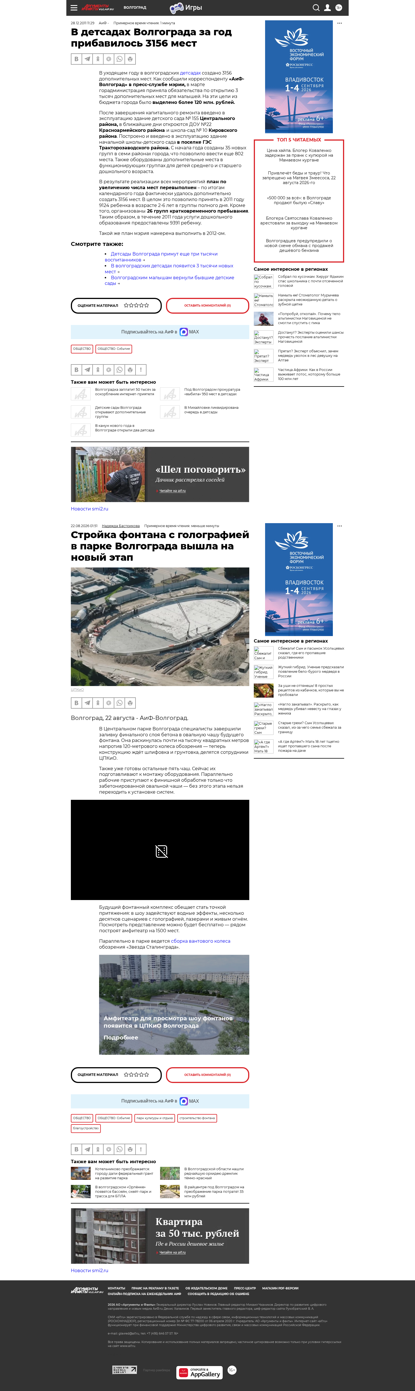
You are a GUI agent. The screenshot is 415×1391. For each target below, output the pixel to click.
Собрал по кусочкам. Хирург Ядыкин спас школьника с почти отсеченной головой (311, 281)
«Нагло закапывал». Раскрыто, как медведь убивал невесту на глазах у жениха (309, 708)
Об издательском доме (206, 1288)
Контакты (116, 1288)
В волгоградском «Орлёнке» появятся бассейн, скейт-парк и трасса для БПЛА (123, 1191)
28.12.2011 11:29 (82, 23)
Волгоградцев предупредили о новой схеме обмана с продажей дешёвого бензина (299, 246)
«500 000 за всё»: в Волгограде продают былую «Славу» (299, 200)
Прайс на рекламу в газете (155, 1288)
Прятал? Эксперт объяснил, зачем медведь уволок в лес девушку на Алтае (308, 355)
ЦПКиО (77, 689)
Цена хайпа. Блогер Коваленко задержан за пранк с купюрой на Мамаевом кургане (299, 155)
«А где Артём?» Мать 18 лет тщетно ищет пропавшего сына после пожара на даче (308, 746)
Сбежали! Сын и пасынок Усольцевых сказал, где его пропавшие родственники (311, 653)
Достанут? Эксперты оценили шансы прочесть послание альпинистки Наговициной (311, 337)
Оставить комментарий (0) (207, 305)
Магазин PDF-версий (280, 1288)
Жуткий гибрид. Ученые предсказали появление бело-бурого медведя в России (311, 671)
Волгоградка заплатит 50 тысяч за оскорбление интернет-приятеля (125, 391)
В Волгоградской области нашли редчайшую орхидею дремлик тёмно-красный (214, 1173)
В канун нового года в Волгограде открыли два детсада (124, 427)
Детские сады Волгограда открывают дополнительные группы (120, 412)
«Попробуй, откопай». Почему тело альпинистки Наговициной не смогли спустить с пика (309, 318)
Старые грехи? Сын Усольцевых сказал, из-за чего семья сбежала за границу (309, 727)
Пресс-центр (245, 1288)
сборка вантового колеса (200, 941)
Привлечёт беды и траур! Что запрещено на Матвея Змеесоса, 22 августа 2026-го (299, 178)
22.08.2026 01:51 (84, 526)
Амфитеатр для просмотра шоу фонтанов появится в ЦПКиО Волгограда (168, 1022)
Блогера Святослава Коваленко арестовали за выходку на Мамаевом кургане (299, 223)
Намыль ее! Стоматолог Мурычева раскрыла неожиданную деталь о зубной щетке (308, 299)
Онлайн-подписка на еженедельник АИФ (144, 1294)
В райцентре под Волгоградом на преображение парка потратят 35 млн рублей (214, 1191)
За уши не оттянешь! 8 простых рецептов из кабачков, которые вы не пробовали (311, 690)
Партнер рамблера (156, 1370)
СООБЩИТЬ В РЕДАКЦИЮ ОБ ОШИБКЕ (218, 1294)
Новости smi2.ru (89, 509)
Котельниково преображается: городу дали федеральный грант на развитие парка (124, 1173)
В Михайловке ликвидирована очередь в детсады (211, 409)
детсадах (190, 73)
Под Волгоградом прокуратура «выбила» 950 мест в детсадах (212, 391)
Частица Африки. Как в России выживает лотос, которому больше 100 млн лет (309, 374)
